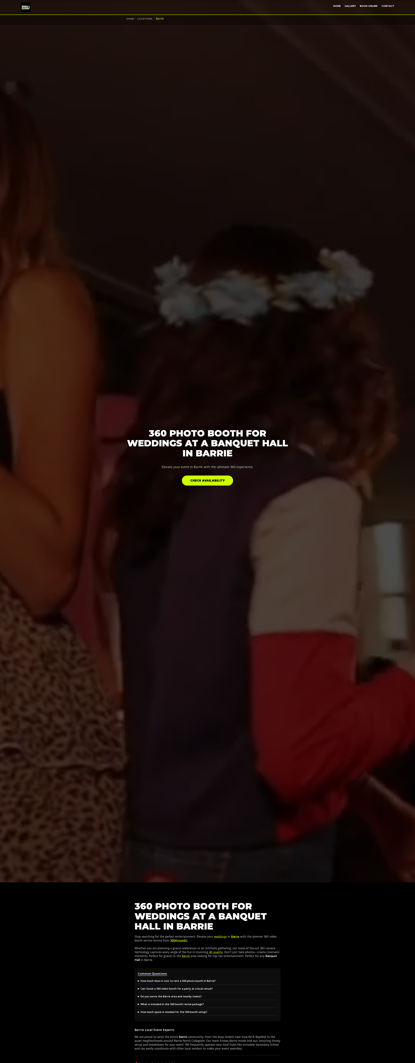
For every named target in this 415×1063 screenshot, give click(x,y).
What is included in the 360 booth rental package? (172, 1004)
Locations (144, 18)
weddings (220, 936)
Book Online (368, 6)
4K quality (216, 952)
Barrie (235, 936)
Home (337, 6)
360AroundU (178, 940)
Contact (387, 6)
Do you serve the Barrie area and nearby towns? (171, 996)
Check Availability (207, 480)
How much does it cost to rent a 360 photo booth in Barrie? (178, 981)
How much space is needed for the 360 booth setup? (174, 1012)
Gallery (350, 6)
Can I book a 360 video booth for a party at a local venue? (177, 988)
